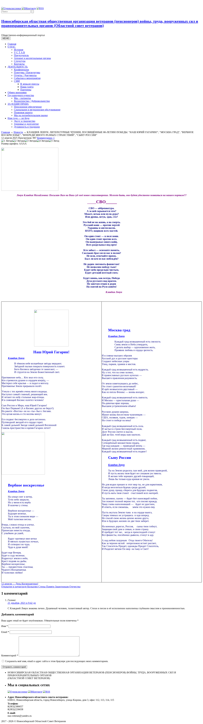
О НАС (12, 46)
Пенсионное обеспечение (28, 106)
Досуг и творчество (24, 121)
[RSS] (40, 8)
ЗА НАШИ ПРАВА (18, 104)
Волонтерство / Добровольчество (32, 101)
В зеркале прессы (29, 84)
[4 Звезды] (43, 140)
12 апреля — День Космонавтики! (19, 583)
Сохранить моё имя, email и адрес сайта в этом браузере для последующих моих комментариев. (56, 661)
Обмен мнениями (17, 92)
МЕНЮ (6, 38)
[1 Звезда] (7, 140)
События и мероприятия (27, 78)
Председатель (21, 55)
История (18, 49)
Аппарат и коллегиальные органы (32, 58)
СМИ (17, 81)
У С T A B (19, 52)
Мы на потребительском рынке (31, 115)
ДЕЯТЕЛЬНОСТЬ (18, 66)
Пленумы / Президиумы (27, 72)
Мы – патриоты (22, 98)
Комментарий (9, 655)
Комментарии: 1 (46, 138)
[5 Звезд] (54, 140)
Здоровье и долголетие (26, 124)
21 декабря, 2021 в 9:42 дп (22, 603)
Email (5, 632)
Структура (19, 61)
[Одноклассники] (11, 8)
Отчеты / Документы (25, 75)
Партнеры (25, 89)
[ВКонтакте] (29, 8)
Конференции (21, 69)
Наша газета (26, 86)
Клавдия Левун (16, 358)
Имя (4, 626)
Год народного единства (21, 95)
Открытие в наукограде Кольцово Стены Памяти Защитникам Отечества (40, 586)
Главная (12, 44)
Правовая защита (23, 112)
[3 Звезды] (31, 140)
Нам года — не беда (18, 118)
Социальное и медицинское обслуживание (37, 109)
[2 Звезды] (19, 140)
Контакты (19, 64)
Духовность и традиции (27, 126)
